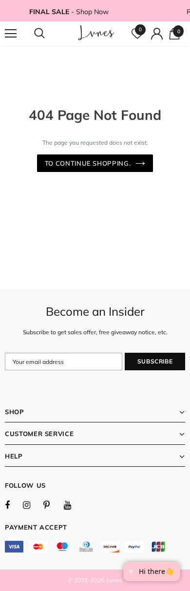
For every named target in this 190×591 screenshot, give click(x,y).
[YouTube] (72, 505)
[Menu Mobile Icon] (11, 33)
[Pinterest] (52, 505)
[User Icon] (157, 33)
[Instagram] (31, 505)
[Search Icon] (48, 33)
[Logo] (96, 33)
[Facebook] (13, 505)
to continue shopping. (88, 163)
